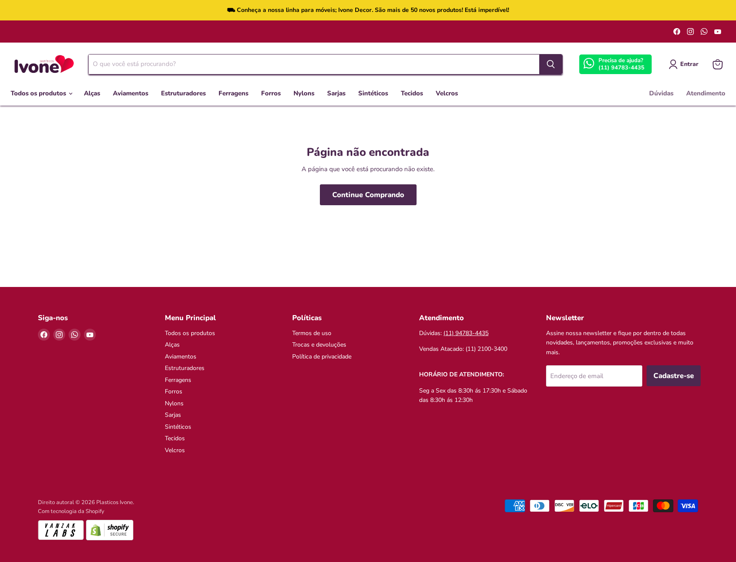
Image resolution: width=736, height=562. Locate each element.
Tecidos (412, 93)
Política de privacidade (321, 357)
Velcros (447, 93)
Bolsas (263, 31)
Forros (271, 93)
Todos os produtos (39, 93)
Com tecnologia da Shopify (71, 511)
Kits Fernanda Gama (181, 31)
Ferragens (233, 93)
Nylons (303, 93)
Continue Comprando (368, 195)
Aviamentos (130, 93)
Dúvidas (661, 93)
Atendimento (705, 93)
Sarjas (336, 93)
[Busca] (550, 64)
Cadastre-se (673, 376)
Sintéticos (373, 93)
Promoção (232, 31)
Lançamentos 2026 (118, 31)
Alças (92, 93)
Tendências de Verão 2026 (47, 31)
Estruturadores (183, 93)
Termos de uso (311, 333)
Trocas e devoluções (319, 345)
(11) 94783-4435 (621, 68)
